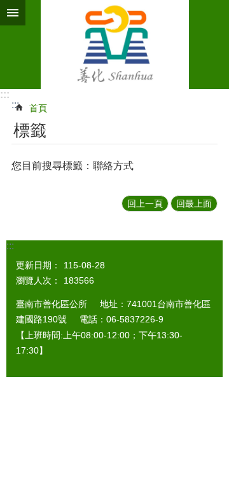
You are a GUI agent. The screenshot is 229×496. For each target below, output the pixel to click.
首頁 (38, 108)
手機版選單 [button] (12, 12)
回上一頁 (145, 203)
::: (5, 94)
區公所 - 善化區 (114, 44)
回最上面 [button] (194, 203)
